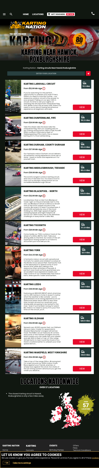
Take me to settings (22, 463)
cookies (95, 458)
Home (26, 14)
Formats (30, 450)
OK (6, 463)
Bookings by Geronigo (51, 26)
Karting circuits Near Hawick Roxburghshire (57, 68)
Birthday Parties (57, 450)
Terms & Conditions (82, 450)
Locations (38, 14)
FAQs (75, 448)
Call (93, 14)
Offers (76, 445)
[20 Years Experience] (81, 26)
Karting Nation (29, 68)
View (82, 107)
